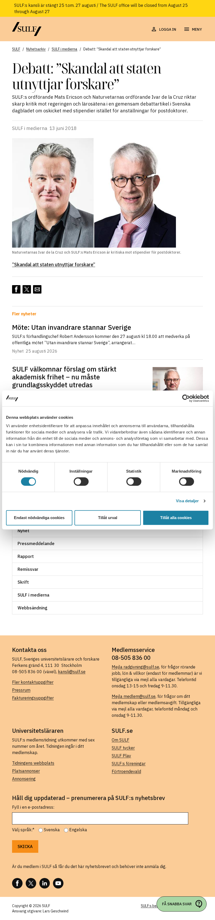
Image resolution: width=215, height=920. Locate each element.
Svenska (52, 829)
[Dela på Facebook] (16, 289)
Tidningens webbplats (33, 763)
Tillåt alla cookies (176, 517)
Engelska (78, 829)
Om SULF (120, 740)
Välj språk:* (23, 829)
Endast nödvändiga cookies (39, 517)
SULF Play (121, 755)
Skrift (23, 582)
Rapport (26, 556)
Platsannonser (26, 770)
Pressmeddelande (36, 543)
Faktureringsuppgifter (33, 698)
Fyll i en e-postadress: (33, 807)
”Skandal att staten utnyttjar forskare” (53, 265)
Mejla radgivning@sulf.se (135, 667)
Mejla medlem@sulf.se (133, 696)
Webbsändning (32, 607)
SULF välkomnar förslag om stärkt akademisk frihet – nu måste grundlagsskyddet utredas (64, 376)
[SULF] (26, 29)
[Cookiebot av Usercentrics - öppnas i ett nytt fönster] (186, 398)
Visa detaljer (187, 501)
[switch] (81, 481)
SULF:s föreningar (129, 763)
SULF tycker (123, 747)
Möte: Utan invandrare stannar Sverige (71, 327)
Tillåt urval (107, 517)
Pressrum (21, 690)
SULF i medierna (33, 595)
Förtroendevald (126, 771)
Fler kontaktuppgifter (32, 682)
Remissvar (28, 569)
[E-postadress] (37, 289)
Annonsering (24, 778)
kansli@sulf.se (71, 671)
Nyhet (23, 530)
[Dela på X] (27, 289)
